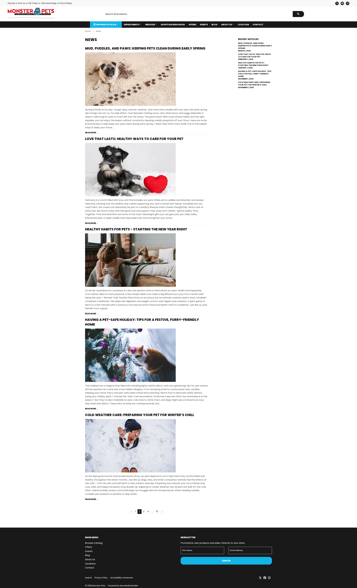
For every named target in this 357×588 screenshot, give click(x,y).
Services (150, 24)
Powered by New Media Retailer (123, 585)
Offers (192, 24)
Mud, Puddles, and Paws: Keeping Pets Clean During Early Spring (145, 48)
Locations (90, 563)
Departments (132, 24)
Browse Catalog (106, 24)
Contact (258, 24)
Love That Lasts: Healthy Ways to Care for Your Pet (134, 138)
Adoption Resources (173, 24)
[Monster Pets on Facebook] (265, 578)
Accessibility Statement (121, 577)
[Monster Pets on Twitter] (260, 578)
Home (88, 31)
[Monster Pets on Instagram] (269, 578)
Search (88, 577)
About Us (226, 24)
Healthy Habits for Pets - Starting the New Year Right (136, 229)
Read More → (91, 132)
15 (157, 511)
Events (204, 24)
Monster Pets (99, 585)
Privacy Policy (101, 577)
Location (243, 24)
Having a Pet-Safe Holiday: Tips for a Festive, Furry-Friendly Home (254, 74)
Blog (214, 24)
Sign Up (226, 560)
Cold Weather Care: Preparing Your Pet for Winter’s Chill (139, 415)
